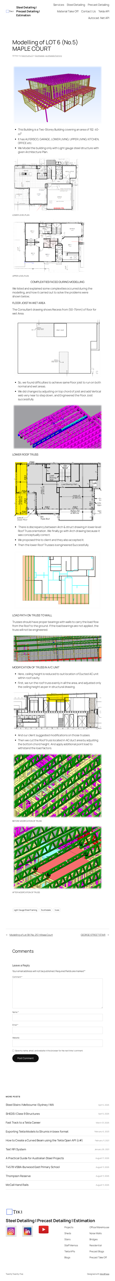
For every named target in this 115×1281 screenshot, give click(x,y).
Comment (17, 977)
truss (57, 910)
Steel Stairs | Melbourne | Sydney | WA (30, 1104)
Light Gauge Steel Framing (25, 910)
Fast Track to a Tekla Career (23, 1122)
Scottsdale (39, 55)
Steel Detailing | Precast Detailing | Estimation (28, 11)
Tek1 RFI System (16, 1149)
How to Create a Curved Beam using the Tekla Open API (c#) (44, 1140)
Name (15, 1012)
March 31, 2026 (102, 1122)
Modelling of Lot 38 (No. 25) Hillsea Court (31, 934)
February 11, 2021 (102, 1140)
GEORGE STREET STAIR (93, 934)
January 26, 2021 (102, 1149)
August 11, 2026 (102, 1167)
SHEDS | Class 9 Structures (23, 1113)
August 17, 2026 (102, 1158)
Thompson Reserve (18, 1176)
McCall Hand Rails (17, 1184)
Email (15, 1024)
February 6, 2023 (102, 1131)
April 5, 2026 (103, 1105)
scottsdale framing (53, 55)
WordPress (104, 1274)
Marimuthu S (27, 55)
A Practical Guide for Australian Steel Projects (35, 1158)
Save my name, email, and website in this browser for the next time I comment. (49, 1050)
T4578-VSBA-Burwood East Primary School (33, 1167)
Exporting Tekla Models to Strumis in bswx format (37, 1131)
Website (15, 1037)
